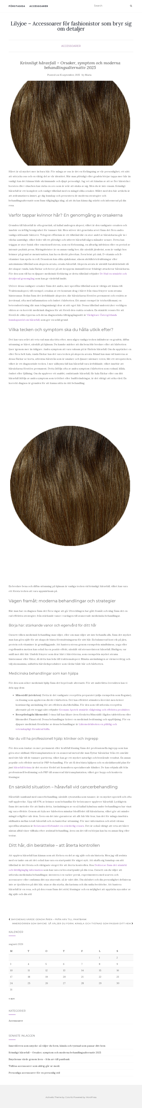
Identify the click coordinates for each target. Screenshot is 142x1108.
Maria (88, 74)
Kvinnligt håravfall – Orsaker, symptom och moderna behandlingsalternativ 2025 (55, 1052)
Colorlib (69, 1097)
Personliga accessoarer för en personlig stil (34, 1072)
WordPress (91, 1097)
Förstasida (17, 6)
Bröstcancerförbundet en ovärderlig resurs (59, 825)
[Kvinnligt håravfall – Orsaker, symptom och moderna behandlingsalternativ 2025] (70, 123)
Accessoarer (38, 6)
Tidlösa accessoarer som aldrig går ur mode (34, 1066)
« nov (12, 998)
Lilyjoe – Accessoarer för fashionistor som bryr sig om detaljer (71, 26)
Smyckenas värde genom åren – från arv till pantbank (48, 919)
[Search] (131, 5)
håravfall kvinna (23, 767)
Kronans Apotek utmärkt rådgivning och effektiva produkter (94, 709)
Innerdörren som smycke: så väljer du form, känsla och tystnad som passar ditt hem (72, 923)
